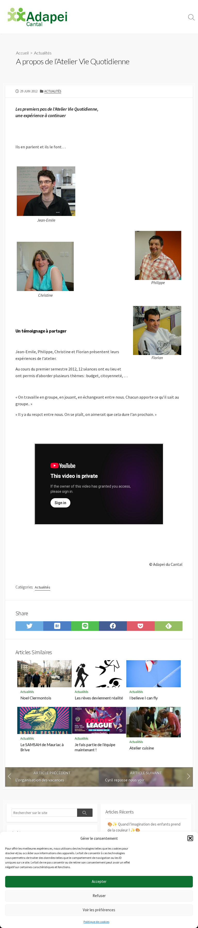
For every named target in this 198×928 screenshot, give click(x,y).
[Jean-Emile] (46, 190)
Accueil (22, 52)
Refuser (99, 895)
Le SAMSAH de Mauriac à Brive (42, 747)
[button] (190, 838)
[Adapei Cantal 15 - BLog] (37, 17)
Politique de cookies (96, 922)
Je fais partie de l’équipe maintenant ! (95, 747)
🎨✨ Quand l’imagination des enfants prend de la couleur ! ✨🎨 (144, 827)
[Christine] (45, 265)
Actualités (43, 52)
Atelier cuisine (141, 748)
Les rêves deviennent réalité (99, 698)
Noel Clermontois (35, 698)
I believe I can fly (143, 698)
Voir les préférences (99, 909)
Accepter (99, 881)
